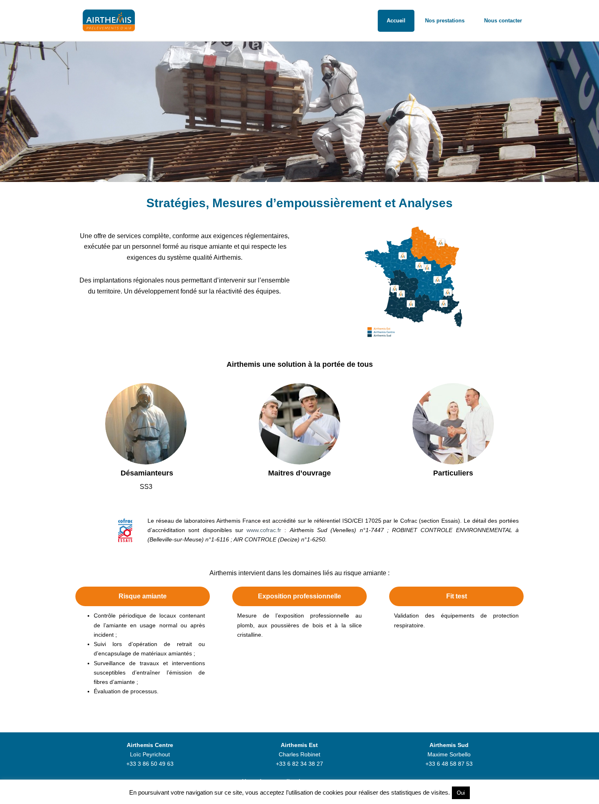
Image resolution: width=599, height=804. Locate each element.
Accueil (396, 21)
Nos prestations (445, 21)
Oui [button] (461, 793)
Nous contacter (503, 21)
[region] (299, 112)
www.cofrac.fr (264, 530)
